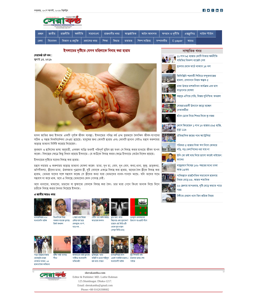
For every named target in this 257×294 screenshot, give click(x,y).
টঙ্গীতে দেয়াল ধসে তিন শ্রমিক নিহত (195, 196)
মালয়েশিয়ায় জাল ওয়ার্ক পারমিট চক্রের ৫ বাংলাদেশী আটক (119, 258)
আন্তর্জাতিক (130, 33)
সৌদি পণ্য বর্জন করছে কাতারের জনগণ (100, 219)
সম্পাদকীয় (161, 41)
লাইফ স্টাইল (206, 33)
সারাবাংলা (94, 33)
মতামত (128, 41)
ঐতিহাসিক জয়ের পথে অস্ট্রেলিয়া (193, 135)
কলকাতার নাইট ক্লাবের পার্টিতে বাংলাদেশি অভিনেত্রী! (81, 258)
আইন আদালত (149, 33)
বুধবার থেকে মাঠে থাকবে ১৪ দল (194, 66)
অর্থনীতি (79, 33)
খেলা (40, 41)
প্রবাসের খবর (90, 41)
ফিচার (116, 41)
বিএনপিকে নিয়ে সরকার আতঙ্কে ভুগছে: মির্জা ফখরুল (61, 220)
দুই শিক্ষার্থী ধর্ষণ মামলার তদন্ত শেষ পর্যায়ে (137, 258)
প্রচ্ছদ (40, 33)
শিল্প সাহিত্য (144, 41)
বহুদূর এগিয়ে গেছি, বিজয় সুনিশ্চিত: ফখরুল (199, 96)
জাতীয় (52, 33)
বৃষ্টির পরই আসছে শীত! (60, 256)
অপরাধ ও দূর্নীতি (170, 33)
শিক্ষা (105, 41)
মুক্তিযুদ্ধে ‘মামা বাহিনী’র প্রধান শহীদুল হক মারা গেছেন (100, 258)
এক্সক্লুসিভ (190, 33)
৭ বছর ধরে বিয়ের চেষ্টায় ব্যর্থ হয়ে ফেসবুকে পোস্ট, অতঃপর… (79, 222)
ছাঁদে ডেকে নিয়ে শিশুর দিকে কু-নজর (195, 116)
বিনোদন (52, 41)
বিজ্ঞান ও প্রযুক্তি (70, 41)
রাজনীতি (65, 33)
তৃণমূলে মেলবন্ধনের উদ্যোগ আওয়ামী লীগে (138, 219)
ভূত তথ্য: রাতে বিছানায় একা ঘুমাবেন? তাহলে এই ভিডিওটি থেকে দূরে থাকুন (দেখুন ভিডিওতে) (119, 223)
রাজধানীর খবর (111, 33)
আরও (191, 41)
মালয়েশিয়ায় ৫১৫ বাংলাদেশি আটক (40, 219)
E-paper (177, 41)
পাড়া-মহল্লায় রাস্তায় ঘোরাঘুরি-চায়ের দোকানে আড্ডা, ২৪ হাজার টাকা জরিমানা (42, 260)
